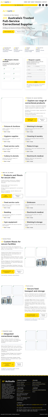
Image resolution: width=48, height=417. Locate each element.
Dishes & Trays (20, 389)
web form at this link (37, 407)
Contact (44, 2)
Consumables (20, 391)
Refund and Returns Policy (38, 384)
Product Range (20, 384)
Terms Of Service (36, 382)
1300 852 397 (20, 405)
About (33, 2)
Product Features (21, 385)
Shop (29, 2)
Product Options (21, 382)
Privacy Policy (35, 385)
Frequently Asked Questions (39, 389)
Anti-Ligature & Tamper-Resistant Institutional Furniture (23, 394)
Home (25, 2)
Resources (38, 2)
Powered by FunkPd (43, 414)
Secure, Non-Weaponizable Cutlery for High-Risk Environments (23, 399)
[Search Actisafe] (46, 5)
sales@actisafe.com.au (37, 404)
